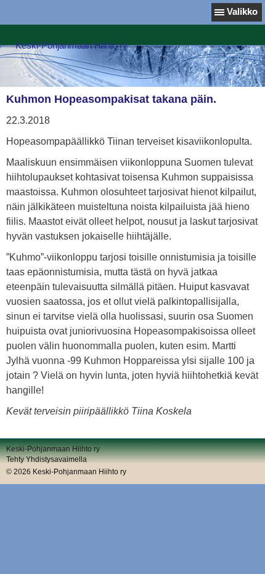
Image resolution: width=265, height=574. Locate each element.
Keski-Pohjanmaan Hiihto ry (71, 45)
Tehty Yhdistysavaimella (46, 459)
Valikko (242, 11)
